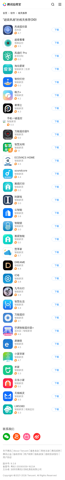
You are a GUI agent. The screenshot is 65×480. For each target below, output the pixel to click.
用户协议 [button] (7, 457)
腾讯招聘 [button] (55, 450)
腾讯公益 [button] (7, 454)
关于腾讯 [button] (7, 450)
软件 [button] (13, 13)
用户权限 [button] (28, 454)
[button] (12, 4)
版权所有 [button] (17, 454)
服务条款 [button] (34, 450)
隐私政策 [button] (39, 454)
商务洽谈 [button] (45, 450)
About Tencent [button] (21, 450)
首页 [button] (5, 13)
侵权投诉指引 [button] (51, 454)
